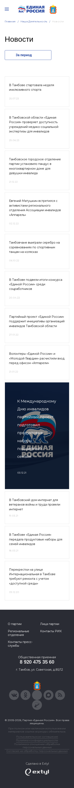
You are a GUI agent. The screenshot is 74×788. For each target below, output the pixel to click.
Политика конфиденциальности (37, 740)
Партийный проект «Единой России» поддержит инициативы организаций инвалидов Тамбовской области (37, 321)
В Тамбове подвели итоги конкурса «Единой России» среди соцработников (35, 284)
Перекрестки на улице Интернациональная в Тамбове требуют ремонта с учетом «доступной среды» (32, 576)
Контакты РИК (51, 631)
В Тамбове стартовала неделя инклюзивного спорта (31, 87)
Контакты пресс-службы (20, 644)
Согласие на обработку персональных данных (37, 750)
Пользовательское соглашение (37, 736)
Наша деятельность (34, 21)
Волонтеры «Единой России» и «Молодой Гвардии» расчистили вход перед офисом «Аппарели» (37, 358)
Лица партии (49, 624)
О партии (15, 624)
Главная (10, 21)
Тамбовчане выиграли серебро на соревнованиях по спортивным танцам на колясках (34, 247)
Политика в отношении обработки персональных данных (37, 746)
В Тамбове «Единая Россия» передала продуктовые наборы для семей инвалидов (35, 539)
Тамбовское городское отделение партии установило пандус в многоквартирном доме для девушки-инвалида (35, 166)
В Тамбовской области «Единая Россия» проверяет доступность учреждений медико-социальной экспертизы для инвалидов (33, 124)
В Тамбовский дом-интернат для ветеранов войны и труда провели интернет (34, 504)
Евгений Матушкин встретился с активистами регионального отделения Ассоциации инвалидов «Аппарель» (35, 208)
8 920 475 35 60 (37, 662)
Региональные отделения (18, 633)
